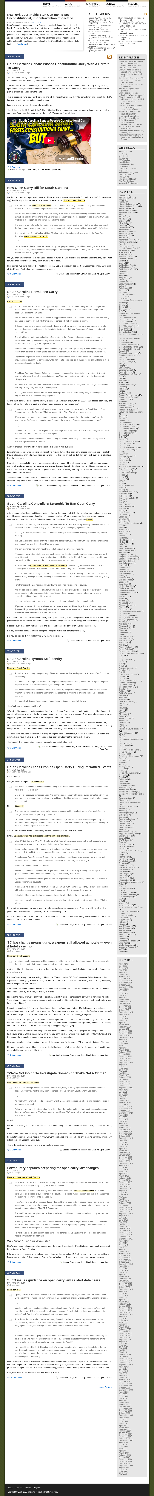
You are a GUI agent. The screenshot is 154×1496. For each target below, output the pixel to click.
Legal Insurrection (126, 164)
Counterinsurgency (127, 338)
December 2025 (125, 981)
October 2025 (124, 985)
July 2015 (123, 1243)
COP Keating (124, 330)
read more (22, 44)
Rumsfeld (123, 775)
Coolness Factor (125, 328)
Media (121, 599)
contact (28, 1488)
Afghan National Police (128, 206)
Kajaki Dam (124, 529)
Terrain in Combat (126, 861)
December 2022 (125, 1056)
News (121, 664)
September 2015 (126, 1239)
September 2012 (126, 1314)
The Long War (125, 874)
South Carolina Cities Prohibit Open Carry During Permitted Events (59, 767)
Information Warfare (127, 492)
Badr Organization (126, 257)
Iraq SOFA (123, 504)
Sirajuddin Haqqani (127, 806)
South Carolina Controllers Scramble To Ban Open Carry (51, 504)
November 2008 (125, 1411)
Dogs (121, 357)
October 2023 (124, 1035)
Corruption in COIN (127, 332)
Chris (96, 23)
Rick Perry (123, 760)
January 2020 (124, 1130)
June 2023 (123, 1044)
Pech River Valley (126, 702)
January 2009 (124, 1407)
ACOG (121, 200)
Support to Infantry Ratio (129, 834)
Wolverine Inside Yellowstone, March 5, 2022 (130, 42)
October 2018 (124, 1161)
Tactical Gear (124, 846)
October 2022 (124, 1060)
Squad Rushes (125, 825)
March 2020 (124, 1126)
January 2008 (124, 1432)
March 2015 (124, 1251)
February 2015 (125, 1254)
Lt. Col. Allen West (126, 586)
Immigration (124, 485)
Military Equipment (126, 620)
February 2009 (125, 1405)
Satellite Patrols (125, 786)
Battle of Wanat (125, 267)
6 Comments (15, 274)
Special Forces (125, 823)
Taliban (122, 848)
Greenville (19, 806)
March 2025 (124, 1000)
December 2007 (125, 1434)
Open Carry (31, 170)
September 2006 (126, 1466)
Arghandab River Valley (129, 240)
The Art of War (125, 869)
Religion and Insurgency (129, 756)
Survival (122, 838)
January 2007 (124, 1457)
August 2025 (124, 989)
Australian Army (125, 250)
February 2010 (125, 1379)
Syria (121, 842)
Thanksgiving (124, 865)
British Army (124, 288)
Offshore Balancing (127, 683)
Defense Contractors (127, 345)
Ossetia (122, 689)
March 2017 (124, 1201)
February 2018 (125, 1178)
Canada (122, 292)
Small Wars (123, 809)
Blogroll (122, 273)
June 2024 (123, 1018)
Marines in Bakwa (126, 590)
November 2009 (125, 1386)
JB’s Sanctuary (125, 160)
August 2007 (124, 1442)
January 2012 (124, 1331)
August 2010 (124, 1367)
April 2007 (123, 1451)
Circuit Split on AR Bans (129, 118)
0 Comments (15, 641)
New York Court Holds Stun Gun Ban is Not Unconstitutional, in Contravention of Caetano (40, 16)
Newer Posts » (105, 1387)
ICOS (121, 481)
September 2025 (126, 987)
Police (121, 716)
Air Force (122, 217)
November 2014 (125, 1260)
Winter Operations (126, 945)
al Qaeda (123, 221)
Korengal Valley (125, 548)
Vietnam (122, 924)
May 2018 (123, 1172)
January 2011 (124, 1356)
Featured (122, 393)
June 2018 (123, 1170)
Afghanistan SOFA (126, 210)
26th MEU (123, 196)
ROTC (121, 771)
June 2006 (123, 1472)
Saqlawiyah (124, 783)
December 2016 (125, 1207)
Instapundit (123, 158)
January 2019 (124, 1155)
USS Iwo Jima (125, 914)
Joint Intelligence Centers (129, 523)
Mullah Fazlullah (126, 639)
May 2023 (123, 1046)
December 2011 (125, 1333)
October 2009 (124, 1388)
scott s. (105, 22)
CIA (120, 311)
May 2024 (123, 1021)
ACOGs (122, 202)
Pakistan (122, 691)
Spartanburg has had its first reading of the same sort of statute (41, 836)
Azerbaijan (123, 252)
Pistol (121, 712)
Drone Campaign (126, 362)
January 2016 (124, 1230)
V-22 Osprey (124, 920)
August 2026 (124, 964)
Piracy (121, 710)
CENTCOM (123, 299)
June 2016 (123, 1220)
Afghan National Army (128, 204)
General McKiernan (127, 429)
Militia (121, 622)
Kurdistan (123, 553)
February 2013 (125, 1304)
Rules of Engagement (128, 773)
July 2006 (123, 1470)
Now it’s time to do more (74, 200)
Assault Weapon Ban (127, 248)
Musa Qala (123, 643)
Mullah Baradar (125, 636)
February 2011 (125, 1354)
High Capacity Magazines (129, 466)
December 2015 (125, 1233)
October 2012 (124, 1312)
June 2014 (123, 1270)
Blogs (121, 275)
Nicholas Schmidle (126, 668)
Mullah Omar (124, 641)
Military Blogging (126, 616)
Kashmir (122, 538)
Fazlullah (123, 389)
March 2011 (124, 1352)
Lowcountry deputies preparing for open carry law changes (53, 1168)
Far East (122, 383)
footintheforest (125, 22)
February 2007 (125, 1455)
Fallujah (122, 380)
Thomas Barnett (125, 880)
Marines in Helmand (127, 592)
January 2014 (124, 1281)
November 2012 (125, 1310)
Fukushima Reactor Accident (130, 412)
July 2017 (123, 1193)
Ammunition (124, 227)
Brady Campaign (126, 284)
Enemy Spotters (125, 372)
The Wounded (125, 878)
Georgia (122, 435)
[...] (90, 38)
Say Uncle (123, 171)
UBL (121, 901)
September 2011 (126, 1340)
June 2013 (123, 1296)
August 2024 (124, 1014)
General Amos (125, 422)
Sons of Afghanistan (127, 819)
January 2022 (124, 1079)
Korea (121, 546)
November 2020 (125, 1109)
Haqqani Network (126, 456)
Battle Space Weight (127, 269)
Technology (124, 857)
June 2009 (123, 1396)
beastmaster (93, 44)
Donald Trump (125, 359)
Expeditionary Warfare (128, 374)
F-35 (121, 378)
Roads (122, 765)
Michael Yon (124, 609)
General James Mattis (128, 425)
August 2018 (124, 1165)
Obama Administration (128, 681)
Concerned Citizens (127, 324)
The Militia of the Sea (127, 68)
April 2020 (123, 1123)
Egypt (121, 366)
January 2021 (124, 1105)
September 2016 (126, 1214)
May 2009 (123, 1398)
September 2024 (126, 1012)
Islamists (122, 508)
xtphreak (102, 44)
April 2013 (123, 1300)
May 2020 (123, 1121)
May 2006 (123, 1474)
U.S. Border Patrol (126, 893)
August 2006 (124, 1468)
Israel (121, 511)
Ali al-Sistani (124, 223)
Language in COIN (126, 555)
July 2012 (123, 1319)
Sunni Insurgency (126, 832)
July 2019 (123, 1142)
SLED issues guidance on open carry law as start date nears (53, 1280)
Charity (122, 305)
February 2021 (125, 1102)
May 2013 (123, 1298)
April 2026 (123, 972)
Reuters (122, 758)
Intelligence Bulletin (127, 498)
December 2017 (125, 1182)
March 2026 (124, 974)
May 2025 (123, 995)
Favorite (122, 387)
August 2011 (124, 1342)
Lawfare (122, 565)
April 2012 (123, 1325)
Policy (121, 720)
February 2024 (125, 1027)
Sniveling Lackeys (126, 813)
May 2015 (123, 1247)
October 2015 (124, 1237)
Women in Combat (126, 947)
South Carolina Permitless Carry (32, 292)
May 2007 (123, 1449)
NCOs (121, 662)
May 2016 (123, 1222)
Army (121, 244)
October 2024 (124, 1010)
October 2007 (124, 1438)
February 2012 (125, 1329)
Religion (122, 754)
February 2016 (125, 1228)
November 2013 (125, 1285)
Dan (106, 29)
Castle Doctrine (125, 294)
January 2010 (124, 1382)
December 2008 (125, 1409)
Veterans (122, 922)
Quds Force (124, 744)
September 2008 (126, 1415)
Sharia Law (123, 800)
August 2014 (124, 1266)
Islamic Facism (125, 506)
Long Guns (123, 584)
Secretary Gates (125, 798)
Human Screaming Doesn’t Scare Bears (130, 127)
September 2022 (126, 1063)
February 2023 (125, 1052)
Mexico (122, 607)
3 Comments (15, 167)
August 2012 (124, 1317)
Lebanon (122, 569)
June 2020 (123, 1119)
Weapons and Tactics (128, 941)
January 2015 (124, 1256)
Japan (121, 517)
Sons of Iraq (124, 821)
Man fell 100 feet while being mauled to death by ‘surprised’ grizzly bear (131, 114)
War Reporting (125, 932)
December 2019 (125, 1132)
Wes (102, 29)
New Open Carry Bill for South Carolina (37, 188)
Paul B (91, 22)
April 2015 (123, 1249)
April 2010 (123, 1375)
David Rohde (124, 343)
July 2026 (123, 966)
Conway (89, 519)
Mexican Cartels (125, 605)
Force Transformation (128, 408)
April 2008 (123, 1426)
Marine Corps (124, 588)
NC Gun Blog (124, 166)
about (10, 1488)
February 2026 (125, 976)
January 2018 (124, 1180)
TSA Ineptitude (125, 888)
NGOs (121, 666)
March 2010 (124, 1377)
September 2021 (126, 1088)
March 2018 (124, 1176)
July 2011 (123, 1344)
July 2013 (123, 1293)
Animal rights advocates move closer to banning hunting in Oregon (131, 137)
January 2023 (124, 1054)
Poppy (121, 725)
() (105, 20)
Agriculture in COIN (127, 213)
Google (122, 439)
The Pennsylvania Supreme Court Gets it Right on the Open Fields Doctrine (130, 107)
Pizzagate (123, 714)
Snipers (122, 811)
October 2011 (124, 1337)
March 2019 (124, 1151)
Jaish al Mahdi (125, 513)
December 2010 (125, 1358)
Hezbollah (123, 464)
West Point (123, 943)
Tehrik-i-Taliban (125, 859)
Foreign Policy (125, 410)
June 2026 (123, 968)
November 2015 (125, 1235)
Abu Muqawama (125, 198)
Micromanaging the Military (130, 611)
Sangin (122, 781)
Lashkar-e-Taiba (125, 561)
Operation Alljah (125, 685)
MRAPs (122, 634)
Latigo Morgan (102, 35)
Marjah (122, 595)
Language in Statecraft (128, 557)
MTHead (92, 29)
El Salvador (124, 368)
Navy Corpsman (125, 660)
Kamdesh (123, 532)
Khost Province (125, 540)
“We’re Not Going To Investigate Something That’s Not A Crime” (56, 1073)
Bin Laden (123, 271)
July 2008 (123, 1419)
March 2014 (124, 1277)
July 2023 (123, 1042)
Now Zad (122, 670)
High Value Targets (127, 469)
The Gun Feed (125, 175)
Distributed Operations (128, 355)
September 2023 (126, 1037)
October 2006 (124, 1463)
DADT (121, 341)
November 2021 (125, 1084)
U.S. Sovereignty (126, 897)
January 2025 (124, 1004)
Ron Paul (123, 769)
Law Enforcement (126, 563)
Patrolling (123, 699)
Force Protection (125, 406)
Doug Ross (123, 156)
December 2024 (125, 1006)
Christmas (123, 309)
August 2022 (124, 1065)
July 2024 (123, 1016)
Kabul (121, 527)
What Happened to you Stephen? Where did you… (101, 49)
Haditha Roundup (126, 450)
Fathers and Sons (126, 385)
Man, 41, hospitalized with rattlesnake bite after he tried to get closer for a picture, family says (131, 100)
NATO (121, 655)
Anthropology (124, 234)
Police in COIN (125, 718)
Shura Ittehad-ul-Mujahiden (130, 802)
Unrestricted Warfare (127, 911)
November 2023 (125, 1033)
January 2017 (124, 1205)
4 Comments (15, 485)
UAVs (121, 899)
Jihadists (122, 519)
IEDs (121, 483)
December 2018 (125, 1157)
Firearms (122, 399)
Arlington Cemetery (127, 242)
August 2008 (124, 1417)
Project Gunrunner (126, 733)
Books (121, 280)
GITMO (122, 437)
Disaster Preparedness (128, 353)
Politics (122, 723)
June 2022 (123, 1069)
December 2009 (125, 1384)
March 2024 (124, 1025)
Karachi (122, 536)
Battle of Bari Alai (126, 265)
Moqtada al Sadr (126, 628)
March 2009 (124, 1403)
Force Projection (125, 404)
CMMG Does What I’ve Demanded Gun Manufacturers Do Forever (130, 122)
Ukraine (122, 903)
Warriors (122, 937)
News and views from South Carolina (23, 1082)
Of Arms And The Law (128, 168)
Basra (121, 261)
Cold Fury (123, 154)
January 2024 (124, 1029)
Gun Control (15, 170)
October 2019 (124, 1136)
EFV (121, 364)
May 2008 (123, 1424)
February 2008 (125, 1430)
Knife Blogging (125, 544)
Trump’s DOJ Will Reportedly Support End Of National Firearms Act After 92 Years (131, 63)
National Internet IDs (127, 651)
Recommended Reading (129, 750)
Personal (122, 704)
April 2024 (123, 1023)
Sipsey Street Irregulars (128, 173)
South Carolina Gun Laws (74, 485)
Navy (121, 657)
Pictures (122, 708)
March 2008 (124, 1428)
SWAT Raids (124, 840)
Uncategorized (125, 905)
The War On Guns (126, 181)
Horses (122, 475)
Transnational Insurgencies (130, 882)
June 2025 (123, 993)
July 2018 (123, 1167)
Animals (122, 229)
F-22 (121, 376)
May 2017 (123, 1197)
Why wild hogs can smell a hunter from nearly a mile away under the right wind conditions (130, 73)
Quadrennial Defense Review (131, 739)
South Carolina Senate (41, 205)
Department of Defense (128, 347)
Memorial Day (125, 603)
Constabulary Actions (127, 326)
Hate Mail (123, 458)
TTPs (121, 890)
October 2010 (124, 1363)
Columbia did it (37, 782)
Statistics (122, 830)
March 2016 (124, 1226)
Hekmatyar (123, 460)
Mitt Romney (124, 624)
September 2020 (126, 1113)
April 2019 (123, 1149)
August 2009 (124, 1392)
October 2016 (124, 1212)
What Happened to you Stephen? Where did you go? (132, 94)
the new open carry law (84, 1191)
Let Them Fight (125, 574)
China (121, 307)
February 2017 (125, 1203)
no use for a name (126, 33)
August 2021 (124, 1090)
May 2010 (123, 1373)
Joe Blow (92, 35)
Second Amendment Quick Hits (131, 794)
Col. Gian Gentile (126, 317)
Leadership (123, 567)
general (122, 420)
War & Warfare (125, 926)
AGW (121, 215)
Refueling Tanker (126, 752)
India (121, 487)
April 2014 (123, 1275)
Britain (121, 286)
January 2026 (124, 979)
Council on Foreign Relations (131, 334)
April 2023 (123, 1048)
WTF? (121, 949)
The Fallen (123, 872)
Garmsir (122, 418)
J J (109, 35)
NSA (121, 672)
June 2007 (123, 1447)
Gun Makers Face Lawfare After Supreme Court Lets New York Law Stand (132, 80)
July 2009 (123, 1394)
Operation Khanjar (126, 687)
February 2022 (125, 1077)
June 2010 (123, 1371)
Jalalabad (123, 515)
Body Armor (124, 278)
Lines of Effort (124, 578)
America (122, 225)
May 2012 (123, 1323)
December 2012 (125, 1308)
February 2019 (125, 1153)
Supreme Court (125, 836)
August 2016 (124, 1216)
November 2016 (125, 1209)
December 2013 (125, 1283)
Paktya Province (125, 693)
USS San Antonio (126, 916)
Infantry (122, 490)
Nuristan (122, 678)
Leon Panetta (124, 571)
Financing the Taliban (128, 397)
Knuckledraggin (125, 162)
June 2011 (123, 1346)
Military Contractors (127, 618)
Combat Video (125, 322)
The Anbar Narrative (127, 867)
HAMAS (122, 454)
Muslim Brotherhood (127, 647)
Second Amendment (48, 485)
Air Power (123, 219)
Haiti (121, 452)
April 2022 (123, 1073)
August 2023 (124, 1039)
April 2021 (123, 1098)
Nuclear (122, 676)
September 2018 (126, 1163)
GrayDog (98, 22)
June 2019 (123, 1144)
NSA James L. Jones (127, 674)
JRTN (121, 525)
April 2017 (123, 1199)
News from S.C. (14, 1290)
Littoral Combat (125, 580)
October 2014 (124, 1262)
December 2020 (125, 1107)
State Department (126, 827)
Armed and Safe (125, 152)
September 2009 (126, 1390)
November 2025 (125, 983)
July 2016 (123, 1218)
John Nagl (123, 521)
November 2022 (125, 1058)
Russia (122, 777)
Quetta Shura (124, 746)
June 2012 (123, 1321)
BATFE (122, 263)
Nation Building (125, 649)
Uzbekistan (123, 918)
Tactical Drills (124, 844)
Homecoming (124, 471)
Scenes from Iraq (126, 790)
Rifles (121, 762)
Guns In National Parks (128, 448)
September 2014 (126, 1264)
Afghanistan (124, 208)
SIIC (121, 804)
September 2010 (126, 1365)
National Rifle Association (129, 653)
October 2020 (124, 1111)
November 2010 (125, 1361)
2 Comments (38, 22)
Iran (120, 500)
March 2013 (124, 1302)
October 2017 (124, 1186)
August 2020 (124, 1115)
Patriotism (123, 697)
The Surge (123, 876)
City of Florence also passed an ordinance (48, 565)
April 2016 (123, 1224)
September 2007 (126, 1440)
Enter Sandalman (106, 37)
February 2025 (125, 1002)
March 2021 (124, 1100)
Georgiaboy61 (94, 37)
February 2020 (125, 1128)
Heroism (122, 462)
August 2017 (124, 1191)
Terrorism (123, 863)
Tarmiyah (123, 853)
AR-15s (122, 238)
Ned (132, 22)
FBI (120, 391)
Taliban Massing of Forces (129, 851)
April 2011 (123, 1350)
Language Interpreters (128, 559)
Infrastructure (124, 494)
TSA (120, 886)
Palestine (123, 695)
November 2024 (125, 1008)
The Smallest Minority (128, 179)
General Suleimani (126, 433)
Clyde (122, 45)
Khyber (122, 542)
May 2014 (123, 1272)
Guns (121, 445)
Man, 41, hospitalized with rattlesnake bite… (98, 41)
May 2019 (123, 1146)
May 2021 (123, 1096)
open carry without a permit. (36, 236)
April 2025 (123, 997)
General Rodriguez (127, 431)
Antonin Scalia (125, 236)
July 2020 (123, 1117)
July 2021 (123, 1092)
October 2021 (124, 1086)
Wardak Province (126, 935)
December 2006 (125, 1459)
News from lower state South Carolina (23, 1177)
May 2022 (123, 1071)
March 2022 (124, 1075)
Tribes (121, 884)
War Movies (124, 930)
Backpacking (124, 255)
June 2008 (123, 1421)
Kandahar (123, 534)
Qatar (121, 737)
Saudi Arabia (124, 788)
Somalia (122, 817)
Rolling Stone (124, 767)
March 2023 (124, 1050)
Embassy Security (126, 370)
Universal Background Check (131, 907)
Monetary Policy (125, 626)
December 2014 (125, 1258)
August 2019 (124, 1140)
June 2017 (123, 1195)
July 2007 (123, 1445)
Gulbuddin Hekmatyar (128, 441)
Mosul (121, 630)
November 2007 (125, 1436)
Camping (123, 290)
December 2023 (125, 1031)
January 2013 (124, 1306)
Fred (98, 29)
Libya (121, 576)
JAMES (122, 39)
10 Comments (16, 1377)
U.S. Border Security (127, 895)
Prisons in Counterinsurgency (131, 729)
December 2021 (125, 1081)
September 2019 (126, 1138)
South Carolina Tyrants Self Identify (34, 659)
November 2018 (125, 1159)
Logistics (122, 582)
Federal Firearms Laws (128, 395)
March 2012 (124, 1327)
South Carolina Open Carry (49, 170)
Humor (122, 477)
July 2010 (123, 1369)
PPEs (121, 727)
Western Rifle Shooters (128, 183)
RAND (121, 748)
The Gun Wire (124, 177)
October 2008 (124, 1413)
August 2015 (124, 1241)
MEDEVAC (123, 597)
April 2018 (123, 1174)
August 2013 (124, 1291)
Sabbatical (123, 779)
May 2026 (123, 970)
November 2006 (125, 1461)
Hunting (122, 479)
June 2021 (123, 1094)
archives (18, 1488)
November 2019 (125, 1134)
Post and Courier (14, 301)
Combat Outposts (126, 320)
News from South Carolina (18, 668)
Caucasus (123, 296)
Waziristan (123, 939)
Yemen (122, 951)
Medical (122, 601)
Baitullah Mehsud (126, 259)
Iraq (120, 502)
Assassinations (125, 246)
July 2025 (123, 991)
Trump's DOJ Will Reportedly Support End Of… (99, 19)
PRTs (121, 735)
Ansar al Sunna (125, 231)
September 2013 (126, 1289)
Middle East (124, 613)
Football (122, 401)
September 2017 (126, 1188)
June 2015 (123, 1245)
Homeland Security (127, 473)
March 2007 (124, 1453)
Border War (123, 282)
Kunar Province (125, 550)
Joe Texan (139, 22)
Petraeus (122, 706)
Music (121, 645)
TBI (120, 855)
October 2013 (124, 1287)
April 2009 (123, 1400)
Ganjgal (122, 416)
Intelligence (124, 496)
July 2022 (123, 1067)
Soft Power (123, 815)
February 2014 (125, 1279)
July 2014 (123, 1268)
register (37, 1488)
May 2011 (123, 1348)
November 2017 (125, 1184)
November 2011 (125, 1335)
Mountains (123, 632)
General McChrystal (127, 427)
